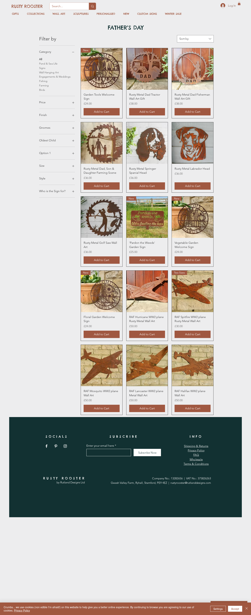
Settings (218, 609)
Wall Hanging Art (49, 72)
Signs (42, 68)
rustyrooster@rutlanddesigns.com (191, 483)
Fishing (43, 81)
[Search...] (92, 6)
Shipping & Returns (196, 446)
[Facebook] (46, 446)
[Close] (246, 608)
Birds (42, 90)
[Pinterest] (56, 446)
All (40, 59)
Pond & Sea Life (48, 63)
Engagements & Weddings (55, 76)
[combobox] (195, 38)
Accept (235, 609)
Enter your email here (100, 445)
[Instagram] (65, 446)
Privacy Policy (196, 450)
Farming (44, 85)
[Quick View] (147, 69)
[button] (239, 3)
